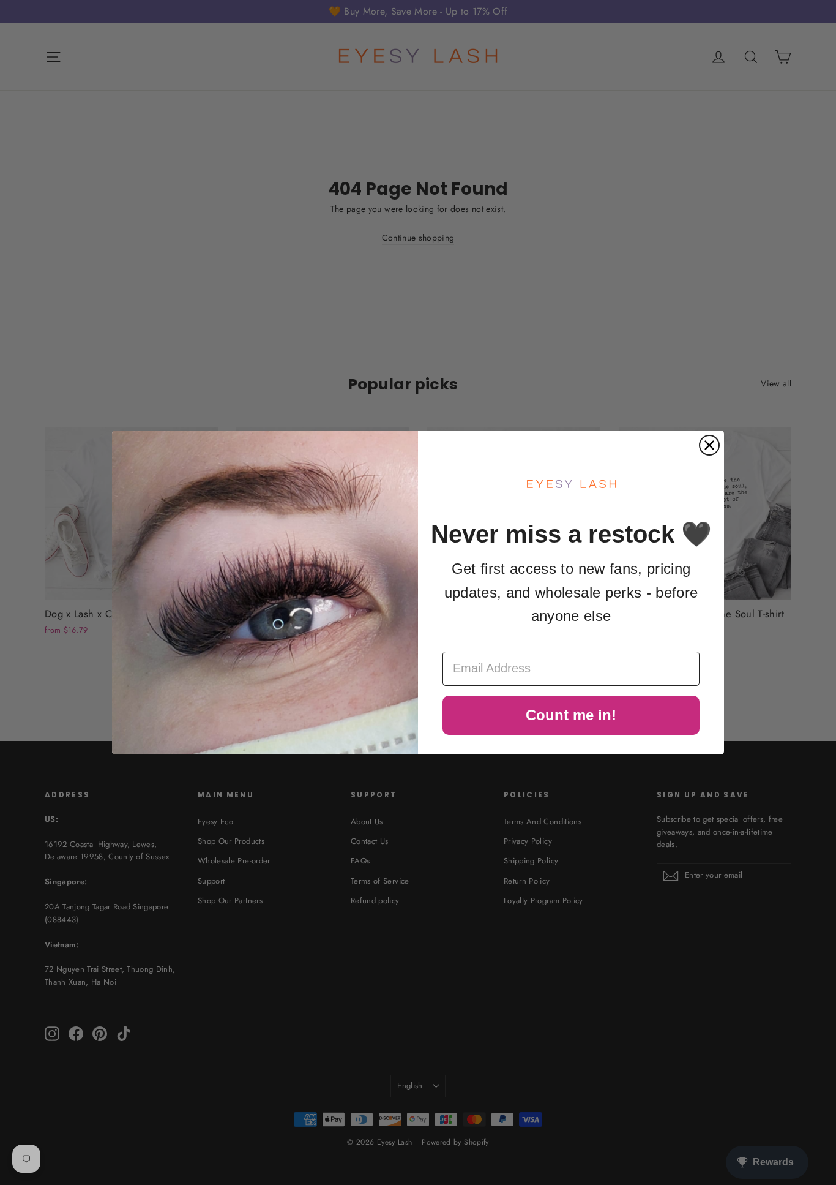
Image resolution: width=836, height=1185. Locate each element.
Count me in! (571, 715)
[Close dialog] (709, 445)
